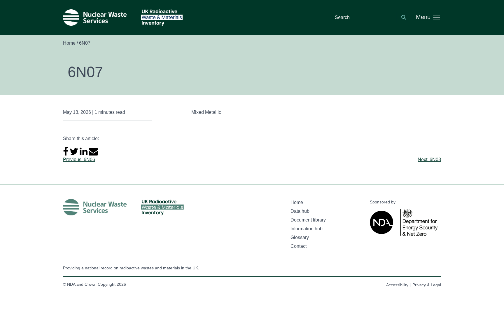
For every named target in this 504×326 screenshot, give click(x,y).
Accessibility (397, 285)
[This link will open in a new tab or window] (383, 222)
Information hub (306, 228)
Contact (298, 246)
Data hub (299, 211)
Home (69, 43)
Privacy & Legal (426, 285)
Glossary (299, 237)
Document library (308, 219)
